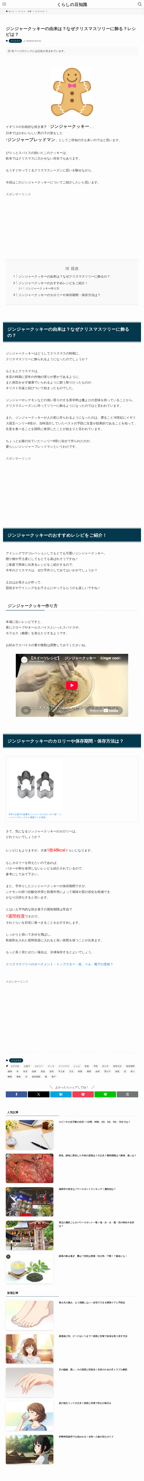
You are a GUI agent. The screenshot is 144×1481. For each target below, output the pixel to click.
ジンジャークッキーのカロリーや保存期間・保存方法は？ (59, 294)
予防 (95, 1065)
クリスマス (15, 40)
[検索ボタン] (140, 4)
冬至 (25, 1071)
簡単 (19, 1076)
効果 (34, 1071)
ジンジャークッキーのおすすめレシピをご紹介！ (53, 282)
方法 (71, 1071)
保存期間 (130, 1065)
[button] (16, 1094)
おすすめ (15, 1065)
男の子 (107, 1071)
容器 (43, 1071)
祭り (133, 1071)
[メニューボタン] (4, 4)
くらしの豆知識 (72, 4)
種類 (10, 1076)
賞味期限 (36, 1076)
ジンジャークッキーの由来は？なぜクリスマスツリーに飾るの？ (64, 276)
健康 (10, 1071)
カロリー (39, 1065)
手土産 (61, 1071)
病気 (117, 1071)
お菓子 (27, 1065)
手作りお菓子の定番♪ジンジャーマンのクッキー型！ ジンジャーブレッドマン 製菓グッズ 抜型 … (35, 816)
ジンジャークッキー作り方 (42, 288)
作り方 (105, 1065)
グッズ (51, 1065)
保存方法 (117, 1065)
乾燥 (87, 1065)
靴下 (54, 1076)
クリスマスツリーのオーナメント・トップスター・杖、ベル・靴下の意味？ (59, 964)
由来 (98, 1071)
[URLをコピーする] (127, 1094)
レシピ (77, 1065)
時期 (80, 1071)
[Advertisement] (72, 222)
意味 (52, 1071)
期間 (89, 1071)
